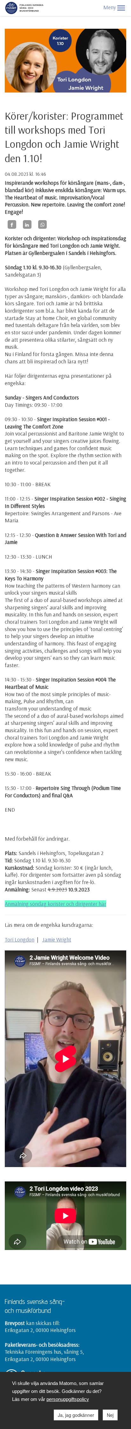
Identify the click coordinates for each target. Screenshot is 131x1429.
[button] (121, 8)
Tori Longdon (19, 939)
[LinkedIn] (27, 224)
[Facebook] (12, 224)
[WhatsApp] (42, 224)
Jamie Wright (56, 939)
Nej (110, 1415)
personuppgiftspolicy (67, 1399)
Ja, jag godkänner (76, 1415)
